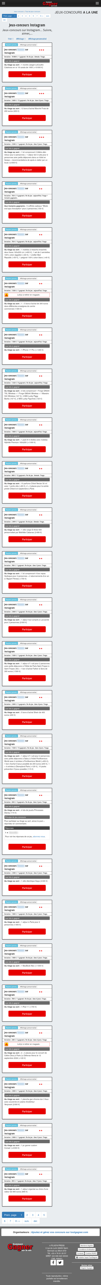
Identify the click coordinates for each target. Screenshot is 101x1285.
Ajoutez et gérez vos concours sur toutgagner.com (59, 1232)
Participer (27, 74)
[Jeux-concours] (20, 1247)
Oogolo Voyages (87, 1268)
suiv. (47, 16)
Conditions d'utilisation (87, 1249)
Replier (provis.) (11, 45)
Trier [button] (10, 39)
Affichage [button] (20, 39)
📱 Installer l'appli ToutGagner (86, 1257)
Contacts (80, 1253)
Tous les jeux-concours (32, 11)
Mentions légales (87, 1245)
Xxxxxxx (21, 49)
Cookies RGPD (90, 1253)
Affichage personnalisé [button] (37, 39)
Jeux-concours (19, 11)
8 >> (41, 16)
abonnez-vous (39, 836)
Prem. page (7, 16)
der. (4, 20)
